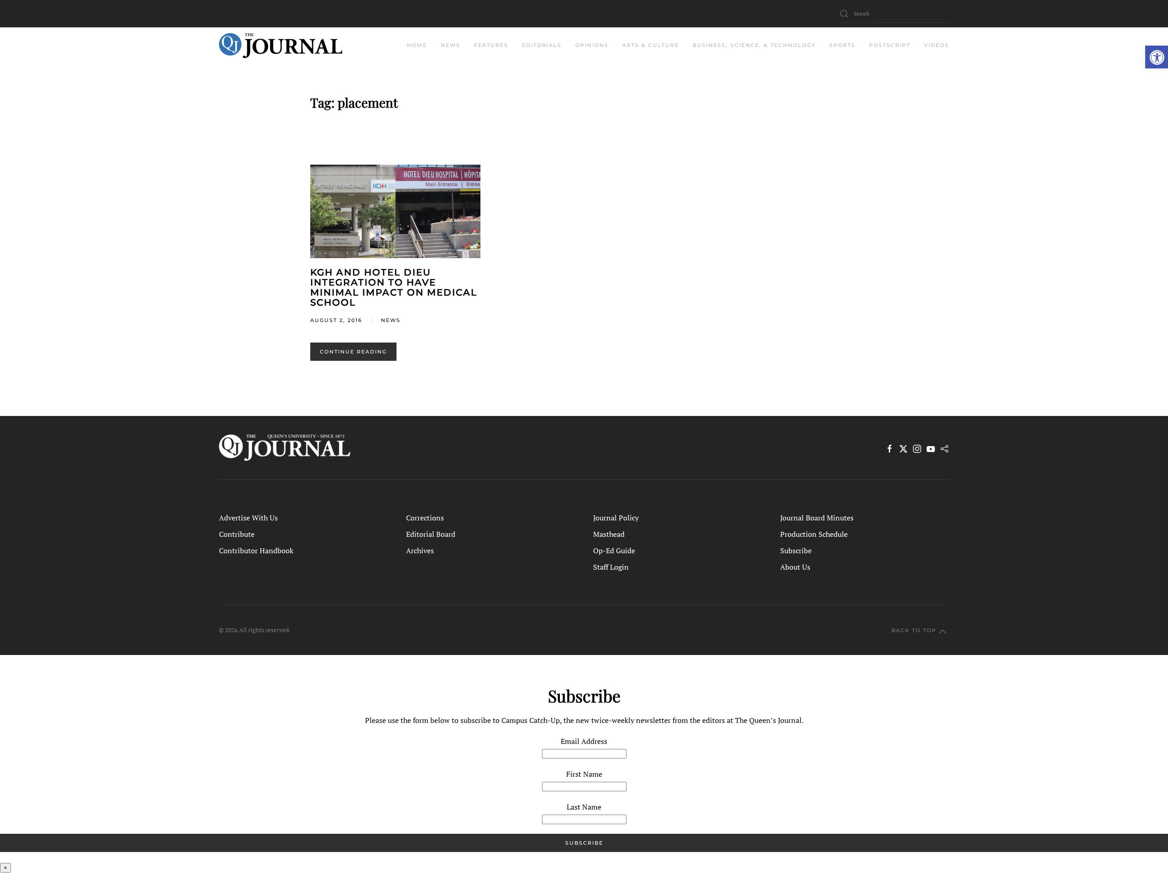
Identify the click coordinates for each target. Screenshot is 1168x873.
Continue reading (353, 351)
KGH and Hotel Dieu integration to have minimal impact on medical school (393, 287)
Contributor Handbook (256, 551)
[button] (1156, 57)
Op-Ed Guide (614, 551)
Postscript (889, 45)
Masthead (609, 534)
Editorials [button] (542, 45)
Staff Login (611, 567)
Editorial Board (430, 534)
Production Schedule (814, 534)
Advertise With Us (248, 518)
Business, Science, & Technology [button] (754, 45)
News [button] (450, 45)
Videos (936, 45)
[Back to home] (280, 45)
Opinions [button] (592, 45)
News (391, 320)
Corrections (425, 518)
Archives (420, 551)
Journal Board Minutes (817, 518)
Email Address (584, 741)
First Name (584, 774)
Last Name (584, 807)
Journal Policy (616, 518)
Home (417, 45)
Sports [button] (842, 45)
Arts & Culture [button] (650, 45)
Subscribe (796, 551)
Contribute (237, 534)
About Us (795, 567)
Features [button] (491, 45)
